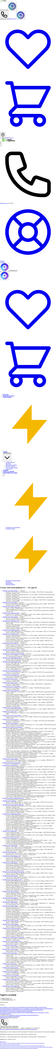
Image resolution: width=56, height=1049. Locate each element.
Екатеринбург (37, 1043)
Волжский (34, 1045)
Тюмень (24, 1048)
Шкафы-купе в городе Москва (10, 765)
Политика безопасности (22, 1029)
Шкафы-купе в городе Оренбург (11, 837)
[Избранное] (28, 75)
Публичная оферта (32, 1029)
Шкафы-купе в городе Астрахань (11, 606)
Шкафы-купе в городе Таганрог (11, 891)
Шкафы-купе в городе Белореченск (11, 686)
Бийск (27, 1045)
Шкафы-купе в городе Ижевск (10, 971)
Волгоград (30, 1043)
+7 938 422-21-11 (13, 270)
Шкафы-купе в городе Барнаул (10, 590)
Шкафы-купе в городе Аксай (10, 875)
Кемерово (5, 1047)
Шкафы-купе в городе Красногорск (12, 762)
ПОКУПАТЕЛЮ (7, 453)
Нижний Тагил (42, 1047)
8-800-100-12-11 (12, 18)
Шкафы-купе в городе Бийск (10, 602)
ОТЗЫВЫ (5, 470)
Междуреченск (28, 1047)
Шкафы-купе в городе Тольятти (11, 924)
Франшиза (8, 581)
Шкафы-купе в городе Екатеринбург (12, 928)
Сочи (12, 1048)
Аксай (19, 1045)
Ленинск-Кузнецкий (20, 1047)
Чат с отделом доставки (12, 467)
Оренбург (9, 1044)
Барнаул (19, 1043)
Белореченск (24, 1045)
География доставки (37, 1007)
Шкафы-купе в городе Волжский (11, 630)
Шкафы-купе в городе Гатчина (10, 719)
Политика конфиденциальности (8, 1029)
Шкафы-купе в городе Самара (10, 906)
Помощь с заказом (10, 466)
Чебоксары (10, 1045)
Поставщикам (9, 583)
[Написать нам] (12, 6)
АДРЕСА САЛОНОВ (8, 471)
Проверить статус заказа (21, 1008)
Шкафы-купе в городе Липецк (10, 758)
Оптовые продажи (10, 528)
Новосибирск (14, 1043)
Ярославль (14, 1045)
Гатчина (38, 1045)
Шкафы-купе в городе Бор (9, 800)
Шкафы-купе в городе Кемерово (11, 649)
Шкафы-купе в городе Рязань (10, 902)
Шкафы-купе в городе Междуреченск (12, 657)
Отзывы (30, 1007)
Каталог (2, 1007)
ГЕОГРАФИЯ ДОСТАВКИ (10, 472)
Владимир (31, 1045)
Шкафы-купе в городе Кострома (11, 674)
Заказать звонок (4, 18)
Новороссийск (46, 1047)
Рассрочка (8, 463)
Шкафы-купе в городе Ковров (10, 617)
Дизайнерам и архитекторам (15, 1015)
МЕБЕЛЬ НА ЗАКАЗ (8, 395)
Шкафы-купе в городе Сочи (10, 711)
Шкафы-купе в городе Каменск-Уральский (13, 937)
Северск (10, 1048)
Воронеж (33, 1043)
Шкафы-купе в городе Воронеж (11, 634)
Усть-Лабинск (28, 1048)
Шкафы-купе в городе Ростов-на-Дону (12, 879)
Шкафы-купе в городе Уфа (9, 852)
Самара (17, 1043)
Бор (29, 1045)
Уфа (31, 1048)
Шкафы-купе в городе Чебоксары (11, 979)
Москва (1, 1043)
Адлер (17, 1045)
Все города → (3, 1041)
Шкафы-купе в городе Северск (10, 949)
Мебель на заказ (8, 1007)
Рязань (7, 1048)
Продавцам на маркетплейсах (23, 1010)
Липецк (24, 1047)
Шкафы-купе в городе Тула (9, 963)
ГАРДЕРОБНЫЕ (7, 397)
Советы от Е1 (9, 469)
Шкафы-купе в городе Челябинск (11, 975)
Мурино (31, 1047)
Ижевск (40, 1045)
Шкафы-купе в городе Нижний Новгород (13, 804)
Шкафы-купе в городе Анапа (10, 682)
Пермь (4, 1045)
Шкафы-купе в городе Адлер (10, 678)
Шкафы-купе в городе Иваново (11, 643)
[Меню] (0, 1)
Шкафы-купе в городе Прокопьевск (12, 670)
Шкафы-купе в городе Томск (10, 953)
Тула (22, 1048)
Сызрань (14, 1048)
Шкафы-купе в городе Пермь (10, 845)
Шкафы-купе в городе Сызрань (11, 920)
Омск (2, 1045)
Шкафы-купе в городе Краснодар (11, 690)
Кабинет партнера (10, 584)
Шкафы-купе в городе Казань (10, 862)
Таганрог (7, 1045)
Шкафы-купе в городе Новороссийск (12, 707)
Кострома (10, 1047)
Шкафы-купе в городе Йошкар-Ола (12, 856)
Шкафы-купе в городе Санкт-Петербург (13, 727)
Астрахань (12, 1044)
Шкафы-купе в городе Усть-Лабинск (12, 715)
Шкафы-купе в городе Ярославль (11, 986)
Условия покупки (10, 462)
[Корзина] (28, 131)
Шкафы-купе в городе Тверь (10, 945)
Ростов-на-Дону (23, 1043)
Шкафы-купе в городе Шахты (10, 898)
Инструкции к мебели (11, 465)
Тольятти (20, 1048)
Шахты (37, 1048)
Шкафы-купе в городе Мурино (10, 723)
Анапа (21, 1045)
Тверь (17, 1048)
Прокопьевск (4, 1048)
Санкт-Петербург (5, 1043)
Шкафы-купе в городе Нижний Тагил (12, 941)
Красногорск (14, 1047)
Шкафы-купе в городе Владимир (11, 613)
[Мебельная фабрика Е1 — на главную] (4, 1)
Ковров (8, 1047)
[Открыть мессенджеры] (4, 267)
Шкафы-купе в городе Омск (10, 831)
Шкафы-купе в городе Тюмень (10, 967)
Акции (21, 1007)
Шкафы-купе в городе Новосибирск (12, 814)
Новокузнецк (5, 1044)
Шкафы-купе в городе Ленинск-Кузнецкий (13, 653)
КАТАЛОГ (6, 394)
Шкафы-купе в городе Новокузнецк (12, 661)
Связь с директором (13, 1026)
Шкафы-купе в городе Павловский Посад (13, 798)
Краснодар (9, 1043)
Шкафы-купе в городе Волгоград (11, 621)
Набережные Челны (36, 1047)
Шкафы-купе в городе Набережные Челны (13, 871)
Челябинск (33, 1048)
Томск (27, 1043)
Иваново (15, 1044)
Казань (40, 1043)
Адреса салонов (16, 1007)
